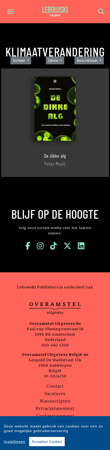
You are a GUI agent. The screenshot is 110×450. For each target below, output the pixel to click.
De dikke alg (55, 156)
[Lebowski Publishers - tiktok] (53, 246)
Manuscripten (55, 401)
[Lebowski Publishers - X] (67, 246)
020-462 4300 (55, 345)
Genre (53, 60)
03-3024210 (55, 376)
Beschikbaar (87, 60)
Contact (55, 386)
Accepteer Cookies (47, 441)
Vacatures (55, 393)
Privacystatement (55, 408)
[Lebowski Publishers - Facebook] (27, 246)
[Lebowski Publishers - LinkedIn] (81, 246)
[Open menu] (10, 11)
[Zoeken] (101, 11)
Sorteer (19, 60)
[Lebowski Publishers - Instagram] (40, 246)
